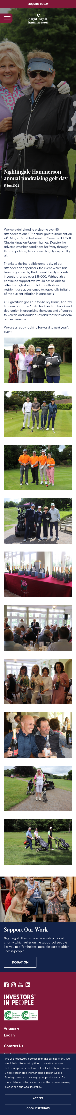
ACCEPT (38, 1098)
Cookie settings (38, 1108)
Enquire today (38, 4)
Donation (20, 962)
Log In (9, 1035)
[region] (38, 1084)
